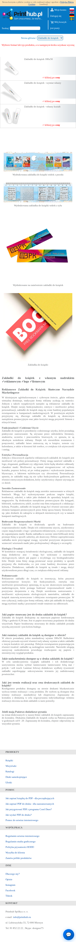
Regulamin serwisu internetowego (22, 836)
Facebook (10, 890)
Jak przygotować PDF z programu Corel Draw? (29, 809)
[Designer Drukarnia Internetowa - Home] (23, 15)
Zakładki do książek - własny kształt (42, 106)
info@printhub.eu (22, 917)
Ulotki (9, 782)
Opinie (9, 879)
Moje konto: (60, 9)
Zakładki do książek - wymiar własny (42, 82)
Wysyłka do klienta (15, 852)
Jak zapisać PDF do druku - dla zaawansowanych (30, 803)
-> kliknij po (51, 77)
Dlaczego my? (13, 873)
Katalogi (10, 771)
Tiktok (9, 895)
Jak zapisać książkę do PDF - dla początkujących (30, 798)
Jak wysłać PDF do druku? (19, 814)
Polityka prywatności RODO (20, 847)
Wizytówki (11, 766)
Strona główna (28, 38)
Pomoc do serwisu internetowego (22, 820)
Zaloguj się (55, 16)
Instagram (10, 885)
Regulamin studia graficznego (21, 841)
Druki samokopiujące (16, 777)
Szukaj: (5, 28)
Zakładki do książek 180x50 (38, 59)
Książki (9, 760)
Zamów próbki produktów (19, 858)
